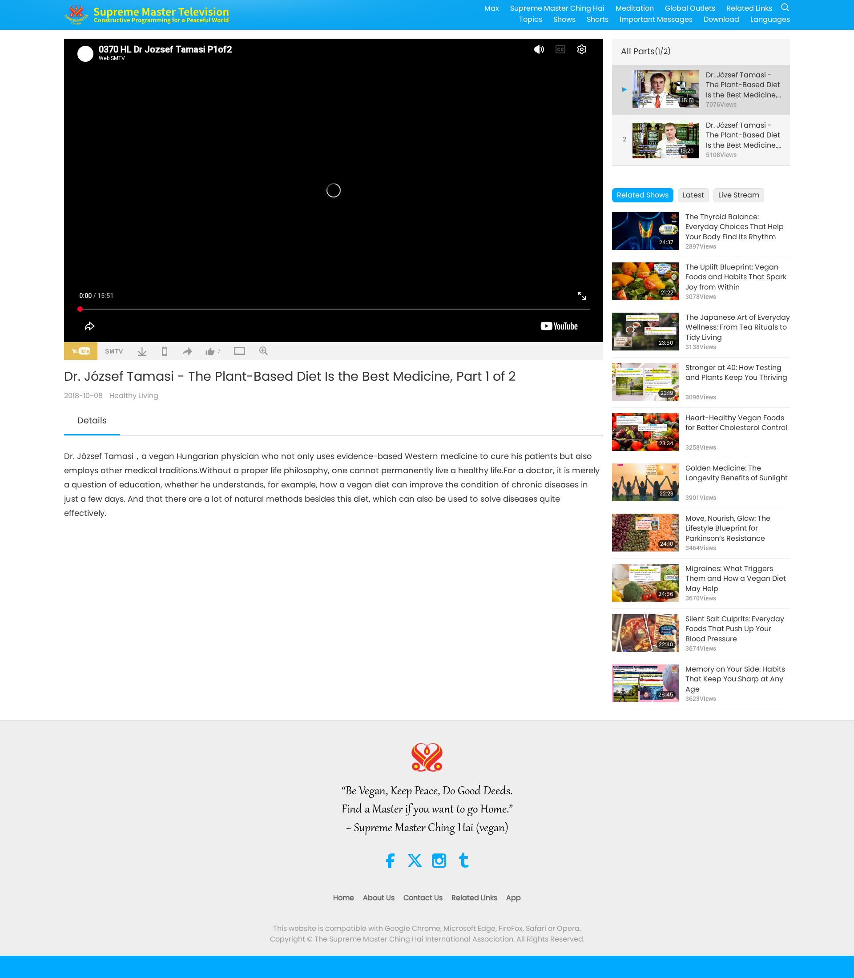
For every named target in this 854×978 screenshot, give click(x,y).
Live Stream (738, 195)
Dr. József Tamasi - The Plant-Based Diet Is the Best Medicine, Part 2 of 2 (743, 135)
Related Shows (643, 195)
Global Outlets (690, 8)
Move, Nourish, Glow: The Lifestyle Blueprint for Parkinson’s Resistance (727, 528)
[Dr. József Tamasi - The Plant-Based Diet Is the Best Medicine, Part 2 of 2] (665, 139)
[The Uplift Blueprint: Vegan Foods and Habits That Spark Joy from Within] (645, 281)
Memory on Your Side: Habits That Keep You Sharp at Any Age (735, 679)
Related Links (749, 8)
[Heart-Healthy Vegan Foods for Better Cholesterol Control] (645, 432)
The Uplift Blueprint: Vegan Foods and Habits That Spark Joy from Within (735, 277)
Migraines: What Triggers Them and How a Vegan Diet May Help (735, 579)
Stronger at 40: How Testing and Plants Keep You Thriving (736, 372)
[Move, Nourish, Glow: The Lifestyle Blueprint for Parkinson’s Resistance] (645, 532)
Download (721, 19)
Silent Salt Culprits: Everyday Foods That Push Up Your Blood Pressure (734, 629)
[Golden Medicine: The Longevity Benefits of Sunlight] (645, 482)
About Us (379, 898)
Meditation (635, 8)
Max (491, 8)
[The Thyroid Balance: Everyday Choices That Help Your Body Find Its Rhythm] (645, 231)
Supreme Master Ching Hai (557, 8)
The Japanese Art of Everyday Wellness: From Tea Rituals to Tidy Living (737, 327)
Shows (564, 19)
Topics (530, 19)
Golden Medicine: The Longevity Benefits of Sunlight (736, 473)
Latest (693, 195)
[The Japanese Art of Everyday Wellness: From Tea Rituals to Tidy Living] (645, 331)
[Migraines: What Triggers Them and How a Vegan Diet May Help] (645, 583)
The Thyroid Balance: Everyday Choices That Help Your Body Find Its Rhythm (734, 227)
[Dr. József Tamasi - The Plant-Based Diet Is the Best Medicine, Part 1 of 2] (665, 89)
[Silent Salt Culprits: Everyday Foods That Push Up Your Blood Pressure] (645, 633)
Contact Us (423, 898)
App (513, 898)
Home (343, 898)
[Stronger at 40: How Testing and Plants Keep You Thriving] (645, 382)
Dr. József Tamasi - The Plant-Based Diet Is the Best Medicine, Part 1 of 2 (743, 85)
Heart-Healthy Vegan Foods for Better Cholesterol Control (736, 423)
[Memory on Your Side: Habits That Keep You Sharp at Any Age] (645, 683)
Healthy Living (133, 395)
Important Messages (656, 19)
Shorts (597, 19)
